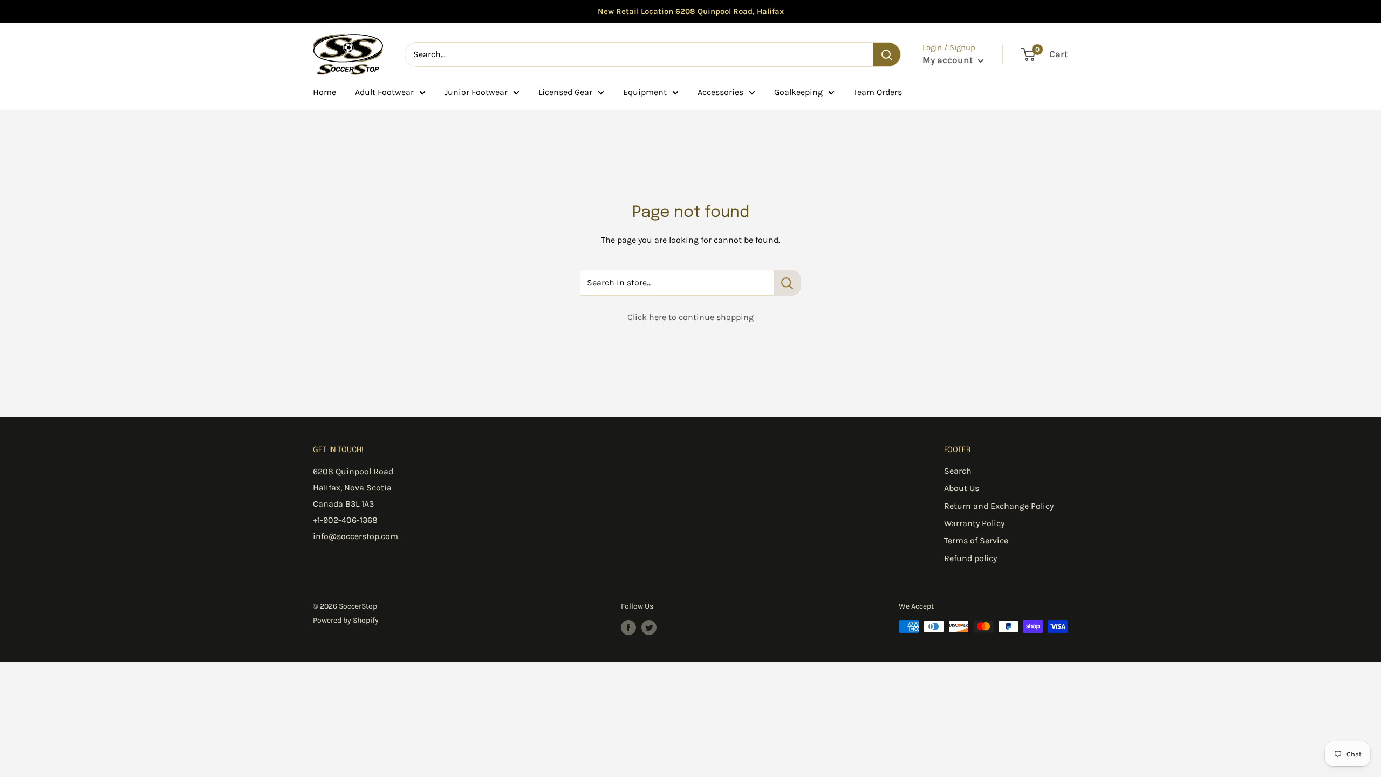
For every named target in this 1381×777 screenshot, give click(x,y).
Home (324, 92)
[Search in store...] (787, 283)
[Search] (886, 54)
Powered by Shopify (346, 620)
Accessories (720, 92)
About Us (961, 488)
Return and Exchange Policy (999, 506)
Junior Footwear (476, 92)
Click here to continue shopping (690, 317)
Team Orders (877, 92)
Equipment (645, 92)
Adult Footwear (384, 92)
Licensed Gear (565, 92)
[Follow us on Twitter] (649, 627)
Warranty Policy (974, 523)
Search (958, 471)
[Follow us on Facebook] (628, 627)
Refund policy (970, 558)
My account (948, 59)
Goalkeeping (798, 92)
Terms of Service (976, 540)
